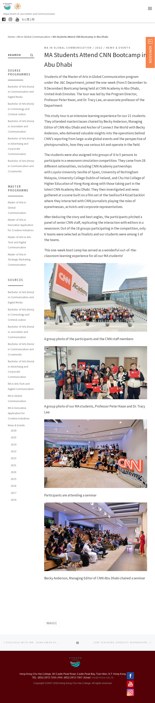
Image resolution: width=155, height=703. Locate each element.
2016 (13, 499)
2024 (13, 444)
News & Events (16, 425)
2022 (13, 458)
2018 (13, 486)
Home (11, 37)
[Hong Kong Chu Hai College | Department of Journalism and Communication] (18, 6)
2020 (13, 472)
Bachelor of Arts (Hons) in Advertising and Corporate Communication (21, 146)
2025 (13, 437)
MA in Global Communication (33, 37)
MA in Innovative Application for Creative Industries (18, 413)
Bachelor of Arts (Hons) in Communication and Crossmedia (21, 166)
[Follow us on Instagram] (10, 19)
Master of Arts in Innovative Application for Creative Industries (21, 225)
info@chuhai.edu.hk (103, 677)
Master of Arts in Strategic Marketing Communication (19, 259)
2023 (13, 451)
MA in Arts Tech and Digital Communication (21, 386)
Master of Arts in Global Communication (17, 207)
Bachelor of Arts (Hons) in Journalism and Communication (21, 126)
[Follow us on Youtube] (17, 19)
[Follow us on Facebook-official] (3, 19)
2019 (13, 479)
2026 (13, 430)
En (23, 19)
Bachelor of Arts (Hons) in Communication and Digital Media (21, 92)
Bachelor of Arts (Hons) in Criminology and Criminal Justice (21, 109)
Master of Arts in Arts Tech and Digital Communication (19, 242)
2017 (13, 493)
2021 (13, 465)
